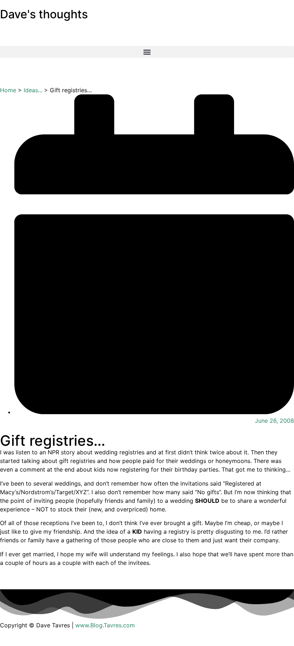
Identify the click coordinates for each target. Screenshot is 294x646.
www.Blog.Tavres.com (105, 625)
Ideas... (33, 90)
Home (8, 90)
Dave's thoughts (44, 14)
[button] (147, 52)
